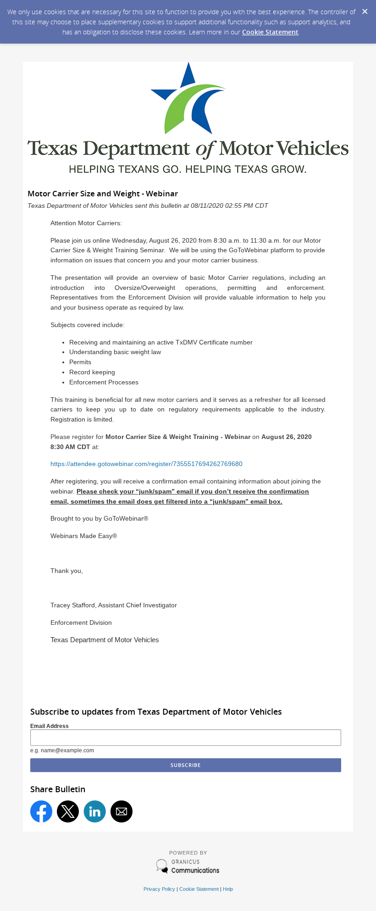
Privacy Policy (159, 889)
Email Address (49, 726)
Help (228, 889)
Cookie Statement (270, 32)
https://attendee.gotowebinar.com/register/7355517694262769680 (146, 464)
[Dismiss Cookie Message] (364, 8)
